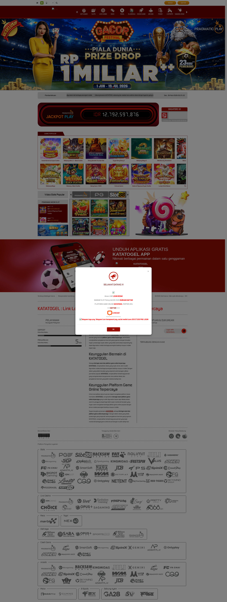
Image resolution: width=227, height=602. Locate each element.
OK (113, 329)
